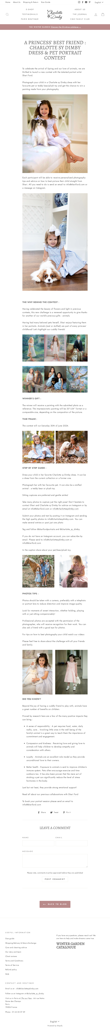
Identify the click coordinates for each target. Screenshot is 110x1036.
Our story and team (13, 952)
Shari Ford (27, 75)
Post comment (55, 879)
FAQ (7, 974)
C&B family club (80, 19)
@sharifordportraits (46, 529)
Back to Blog (57, 904)
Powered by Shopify (55, 1025)
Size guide (9, 938)
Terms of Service (12, 965)
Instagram (40, 187)
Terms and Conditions (14, 960)
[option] (55, 27)
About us (80, 9)
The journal (80, 14)
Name (25, 837)
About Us (16, 2)
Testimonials (30, 14)
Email (59, 837)
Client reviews (11, 956)
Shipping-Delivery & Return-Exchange (20, 943)
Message (27, 851)
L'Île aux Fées (26, 998)
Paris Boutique (30, 19)
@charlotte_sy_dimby (70, 529)
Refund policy (11, 969)
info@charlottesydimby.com (27, 988)
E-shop (30, 9)
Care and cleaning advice (16, 947)
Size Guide (45, 2)
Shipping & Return (30, 2)
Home (7, 2)
